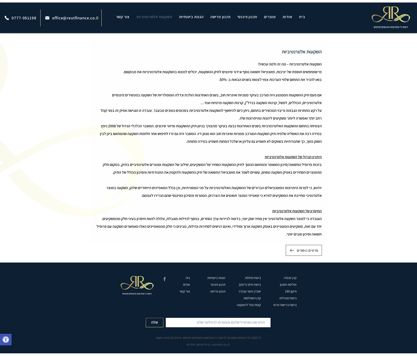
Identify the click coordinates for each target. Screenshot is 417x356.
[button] (270, 17)
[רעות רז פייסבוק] (164, 279)
